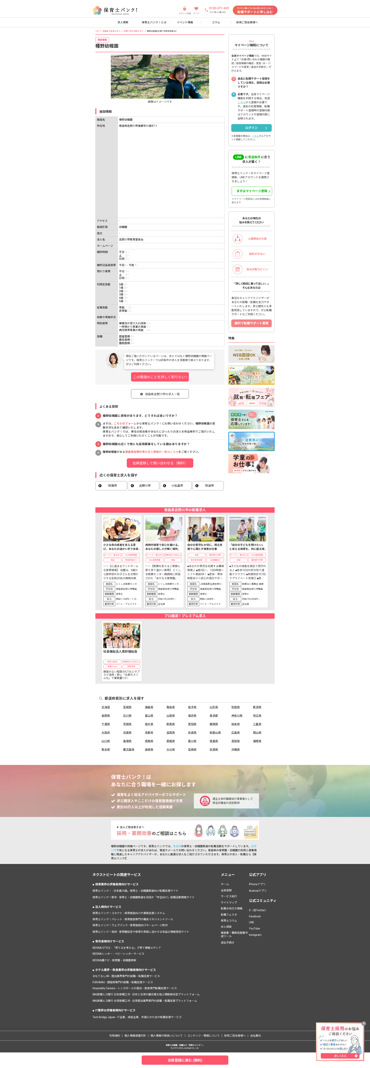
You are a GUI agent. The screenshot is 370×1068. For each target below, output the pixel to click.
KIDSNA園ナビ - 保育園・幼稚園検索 (114, 960)
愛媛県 (170, 741)
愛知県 (192, 724)
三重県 (257, 724)
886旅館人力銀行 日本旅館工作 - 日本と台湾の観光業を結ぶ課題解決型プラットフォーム (146, 994)
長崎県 (149, 749)
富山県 (149, 715)
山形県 (214, 707)
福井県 (192, 715)
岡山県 (257, 732)
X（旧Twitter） (258, 910)
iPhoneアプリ (257, 884)
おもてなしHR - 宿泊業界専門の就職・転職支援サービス (126, 976)
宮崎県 (192, 749)
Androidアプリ (258, 890)
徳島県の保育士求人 (112, 31)
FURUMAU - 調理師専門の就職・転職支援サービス (122, 982)
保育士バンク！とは (154, 22)
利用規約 (114, 1035)
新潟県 (257, 707)
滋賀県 (170, 732)
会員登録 (226, 890)
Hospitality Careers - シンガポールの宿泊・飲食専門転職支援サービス (134, 988)
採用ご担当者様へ (247, 22)
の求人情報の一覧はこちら (152, 451)
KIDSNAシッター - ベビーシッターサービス (118, 953)
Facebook (255, 916)
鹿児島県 (128, 749)
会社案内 (255, 1035)
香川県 (192, 741)
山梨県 (170, 715)
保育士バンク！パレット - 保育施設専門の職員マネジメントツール (132, 919)
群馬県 (170, 724)
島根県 (127, 741)
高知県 (235, 741)
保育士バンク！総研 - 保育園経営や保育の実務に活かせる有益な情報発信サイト (140, 931)
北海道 (106, 707)
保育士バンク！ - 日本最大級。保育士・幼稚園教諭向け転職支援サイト (135, 890)
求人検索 (123, 22)
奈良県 (192, 732)
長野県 (106, 715)
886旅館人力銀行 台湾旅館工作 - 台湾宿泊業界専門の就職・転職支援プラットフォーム (144, 1000)
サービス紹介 (229, 896)
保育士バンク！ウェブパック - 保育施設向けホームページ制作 (130, 925)
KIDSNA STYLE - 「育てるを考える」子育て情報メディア (126, 947)
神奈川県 (237, 715)
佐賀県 (214, 749)
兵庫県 (127, 732)
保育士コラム (229, 920)
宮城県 (127, 707)
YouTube (254, 928)
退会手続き (227, 942)
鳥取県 (149, 741)
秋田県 (235, 707)
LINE (251, 922)
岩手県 (192, 707)
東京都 (214, 715)
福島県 (149, 707)
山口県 (106, 741)
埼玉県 (257, 715)
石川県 (127, 715)
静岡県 (214, 724)
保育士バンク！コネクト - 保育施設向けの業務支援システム (128, 913)
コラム (216, 22)
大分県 (170, 749)
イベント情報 (185, 22)
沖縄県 (235, 749)
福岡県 (257, 741)
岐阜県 (235, 724)
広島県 (235, 732)
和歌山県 (215, 732)
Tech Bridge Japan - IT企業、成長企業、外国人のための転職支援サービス (137, 1017)
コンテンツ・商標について (203, 1035)
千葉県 (106, 724)
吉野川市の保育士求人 (134, 31)
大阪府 (106, 732)
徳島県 (214, 741)
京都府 (149, 732)
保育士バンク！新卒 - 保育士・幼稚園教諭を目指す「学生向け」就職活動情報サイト (143, 897)
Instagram (255, 934)
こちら (242, 102)
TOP (97, 31)
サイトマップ (229, 902)
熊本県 (106, 749)
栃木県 (149, 724)
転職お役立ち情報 (231, 908)
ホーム (225, 884)
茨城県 (127, 724)
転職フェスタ (229, 914)
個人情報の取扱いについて (167, 1035)
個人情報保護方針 (135, 1035)
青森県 (170, 707)
